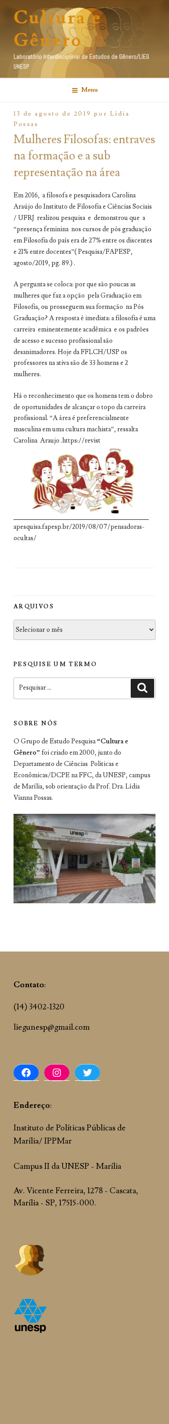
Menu (89, 90)
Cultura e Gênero (57, 29)
